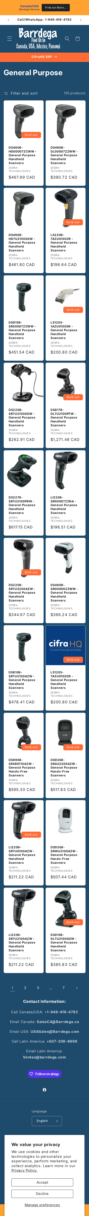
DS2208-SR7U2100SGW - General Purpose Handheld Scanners (22, 417)
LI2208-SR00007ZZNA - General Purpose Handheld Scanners (64, 505)
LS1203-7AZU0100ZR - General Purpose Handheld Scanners (64, 680)
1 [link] (12, 988)
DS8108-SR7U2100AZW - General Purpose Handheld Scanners (22, 680)
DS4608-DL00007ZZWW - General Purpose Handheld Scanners (64, 155)
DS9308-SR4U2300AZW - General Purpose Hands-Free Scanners (64, 767)
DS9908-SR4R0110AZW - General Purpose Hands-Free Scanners (22, 767)
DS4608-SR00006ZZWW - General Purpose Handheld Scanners (64, 592)
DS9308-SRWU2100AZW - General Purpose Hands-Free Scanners (64, 855)
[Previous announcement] (8, 20)
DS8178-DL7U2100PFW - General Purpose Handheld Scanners (64, 417)
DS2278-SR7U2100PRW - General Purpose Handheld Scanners (22, 505)
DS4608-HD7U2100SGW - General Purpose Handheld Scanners (22, 242)
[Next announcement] (81, 20)
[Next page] (76, 988)
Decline (42, 1193)
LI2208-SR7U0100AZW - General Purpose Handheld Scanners (22, 855)
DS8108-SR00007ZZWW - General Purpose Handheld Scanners (22, 330)
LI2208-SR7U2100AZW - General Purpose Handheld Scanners (22, 942)
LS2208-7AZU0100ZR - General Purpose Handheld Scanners (64, 242)
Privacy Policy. (24, 1170)
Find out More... (55, 7)
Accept (42, 1182)
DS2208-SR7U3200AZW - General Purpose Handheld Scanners (22, 592)
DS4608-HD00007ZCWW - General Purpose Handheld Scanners (23, 155)
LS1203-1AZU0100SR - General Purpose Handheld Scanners (64, 330)
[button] (9, 38)
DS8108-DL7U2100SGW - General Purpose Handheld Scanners (64, 942)
